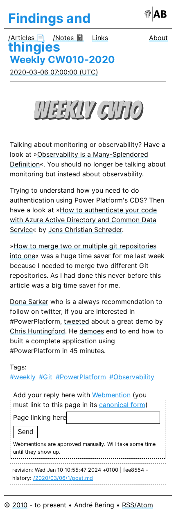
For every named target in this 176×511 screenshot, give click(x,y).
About (158, 38)
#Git (45, 377)
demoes (91, 331)
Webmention (111, 395)
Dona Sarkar (29, 301)
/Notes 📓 (68, 38)
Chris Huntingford (37, 331)
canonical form (122, 405)
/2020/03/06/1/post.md (63, 478)
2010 (19, 505)
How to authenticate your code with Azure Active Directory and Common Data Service (83, 220)
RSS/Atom (137, 505)
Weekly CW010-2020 (62, 59)
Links (100, 38)
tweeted (76, 321)
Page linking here (39, 417)
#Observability (131, 377)
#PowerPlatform (81, 377)
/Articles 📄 (26, 38)
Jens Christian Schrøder (85, 229)
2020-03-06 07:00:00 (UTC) (54, 72)
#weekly (23, 377)
